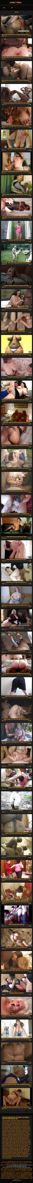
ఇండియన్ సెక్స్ (29, 1170)
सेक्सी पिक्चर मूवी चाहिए (19, 1137)
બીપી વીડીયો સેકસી (16, 1175)
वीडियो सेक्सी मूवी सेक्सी (8, 1173)
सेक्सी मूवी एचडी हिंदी (24, 1174)
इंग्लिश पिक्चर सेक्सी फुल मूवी (11, 1122)
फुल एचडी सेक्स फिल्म (17, 1126)
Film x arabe (6, 1162)
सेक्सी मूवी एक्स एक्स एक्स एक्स (14, 1146)
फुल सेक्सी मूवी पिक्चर (6, 1127)
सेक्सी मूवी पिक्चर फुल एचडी (14, 1148)
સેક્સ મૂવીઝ (17, 1177)
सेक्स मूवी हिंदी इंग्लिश (20, 1133)
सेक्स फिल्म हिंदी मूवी (11, 1171)
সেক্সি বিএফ (5, 1169)
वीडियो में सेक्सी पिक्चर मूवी (17, 1131)
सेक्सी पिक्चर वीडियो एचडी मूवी (16, 1140)
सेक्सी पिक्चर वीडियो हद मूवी (9, 1141)
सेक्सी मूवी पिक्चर (24, 1146)
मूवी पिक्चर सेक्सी (7, 1130)
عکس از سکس (4, 1161)
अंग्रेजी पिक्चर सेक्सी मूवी (15, 1120)
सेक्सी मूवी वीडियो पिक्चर (16, 2)
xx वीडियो (5, 1170)
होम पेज (4, 7)
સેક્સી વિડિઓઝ (17, 1174)
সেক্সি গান (13, 1173)
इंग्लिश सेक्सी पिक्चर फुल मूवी (15, 1123)
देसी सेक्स (5, 1176)
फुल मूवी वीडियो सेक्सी (23, 1177)
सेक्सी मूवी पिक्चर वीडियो (7, 1149)
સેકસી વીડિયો (3, 1177)
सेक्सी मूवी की (9, 1178)
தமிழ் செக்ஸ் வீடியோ (20, 1173)
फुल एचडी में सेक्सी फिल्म (7, 1126)
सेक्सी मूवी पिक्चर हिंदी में (9, 1151)
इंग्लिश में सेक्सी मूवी (9, 1175)
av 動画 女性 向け (15, 1163)
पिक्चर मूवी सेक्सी (16, 1124)
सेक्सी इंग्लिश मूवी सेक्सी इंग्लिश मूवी (13, 1134)
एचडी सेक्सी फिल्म (26, 1178)
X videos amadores (23, 1163)
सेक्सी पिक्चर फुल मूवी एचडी (18, 1135)
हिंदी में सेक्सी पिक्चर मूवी (18, 1156)
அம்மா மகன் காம (13, 1168)
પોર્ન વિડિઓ (13, 1178)
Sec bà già (24, 1161)
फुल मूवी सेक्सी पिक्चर (25, 1126)
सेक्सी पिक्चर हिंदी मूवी (23, 1142)
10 (24, 1111)
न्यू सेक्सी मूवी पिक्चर (8, 1124)
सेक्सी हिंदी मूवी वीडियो (10, 1174)
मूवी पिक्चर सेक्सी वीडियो (16, 1130)
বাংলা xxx (16, 1171)
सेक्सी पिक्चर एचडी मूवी (25, 1134)
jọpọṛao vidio (10, 1176)
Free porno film (12, 1162)
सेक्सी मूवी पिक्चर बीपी (25, 1148)
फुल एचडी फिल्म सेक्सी (24, 1124)
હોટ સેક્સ (3, 1168)
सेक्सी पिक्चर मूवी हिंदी (21, 1138)
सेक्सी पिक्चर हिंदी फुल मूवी (14, 1142)
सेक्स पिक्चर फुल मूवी (11, 1133)
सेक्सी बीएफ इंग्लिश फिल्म (19, 1145)
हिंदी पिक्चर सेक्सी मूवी (6, 1155)
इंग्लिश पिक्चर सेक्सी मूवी (21, 1122)
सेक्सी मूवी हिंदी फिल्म (24, 1175)
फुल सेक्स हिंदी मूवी (19, 1178)
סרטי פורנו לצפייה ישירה (20, 1162)
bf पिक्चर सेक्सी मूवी (6, 1120)
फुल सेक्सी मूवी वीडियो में (16, 1127)
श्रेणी (12, 7)
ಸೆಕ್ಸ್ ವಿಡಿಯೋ (16, 1170)
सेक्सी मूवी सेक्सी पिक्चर (12, 1152)
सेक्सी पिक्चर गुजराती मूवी (7, 1135)
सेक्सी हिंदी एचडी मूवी (10, 1170)
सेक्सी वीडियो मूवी (5, 1171)
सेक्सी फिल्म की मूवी (27, 1173)
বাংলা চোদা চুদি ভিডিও (10, 1169)
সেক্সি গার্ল (29, 1177)
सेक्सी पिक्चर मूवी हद (12, 1138)
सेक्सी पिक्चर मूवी (11, 1137)
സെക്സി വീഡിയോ (10, 1177)
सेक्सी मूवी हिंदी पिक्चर (6, 1153)
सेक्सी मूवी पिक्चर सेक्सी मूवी (17, 1149)
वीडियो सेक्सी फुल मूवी (23, 1168)
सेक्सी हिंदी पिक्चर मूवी (25, 1153)
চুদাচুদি (18, 1168)
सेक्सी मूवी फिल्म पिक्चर (18, 1151)
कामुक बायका (7, 1168)
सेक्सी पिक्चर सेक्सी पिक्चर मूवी (21, 1141)
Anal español (18, 1161)
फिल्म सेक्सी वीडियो (23, 1170)
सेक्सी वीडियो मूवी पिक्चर (16, 1153)
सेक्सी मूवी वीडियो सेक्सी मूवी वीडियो (20, 1169)
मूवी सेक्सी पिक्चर (24, 1130)
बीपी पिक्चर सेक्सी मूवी (8, 1128)
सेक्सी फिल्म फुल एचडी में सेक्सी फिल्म (19, 1176)
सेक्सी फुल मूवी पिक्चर (9, 1145)
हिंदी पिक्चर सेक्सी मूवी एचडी (16, 1155)
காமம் (17, 1179)
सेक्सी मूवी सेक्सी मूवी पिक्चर (23, 1152)
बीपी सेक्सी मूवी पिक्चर (17, 1128)
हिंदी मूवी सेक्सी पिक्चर (9, 1156)
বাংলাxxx (20, 1171)
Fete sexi (9, 1163)
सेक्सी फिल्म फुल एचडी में (16, 1144)
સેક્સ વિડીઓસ (29, 1176)
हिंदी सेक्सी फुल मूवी (25, 1171)
